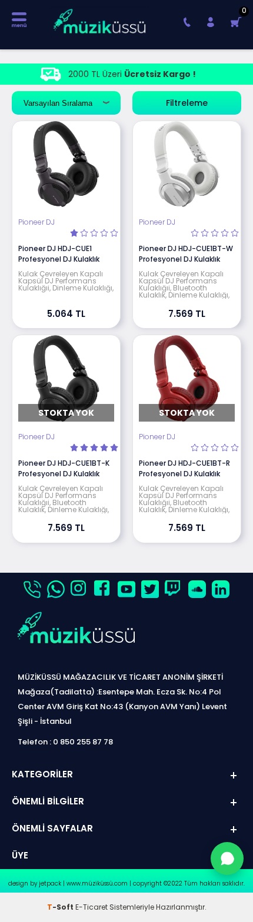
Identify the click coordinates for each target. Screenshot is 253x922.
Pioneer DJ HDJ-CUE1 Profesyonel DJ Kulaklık (58, 253)
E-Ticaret (91, 907)
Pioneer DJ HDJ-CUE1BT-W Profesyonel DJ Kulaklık (186, 253)
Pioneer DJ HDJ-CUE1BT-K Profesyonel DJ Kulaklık (63, 468)
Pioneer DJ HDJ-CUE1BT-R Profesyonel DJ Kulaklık (184, 468)
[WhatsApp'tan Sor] (227, 858)
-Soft (61, 907)
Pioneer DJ (36, 222)
